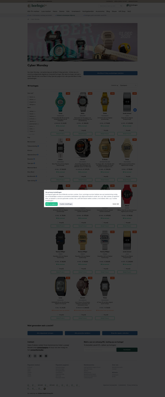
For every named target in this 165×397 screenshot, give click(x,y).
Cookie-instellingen (66, 204)
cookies (75, 194)
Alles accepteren (51, 204)
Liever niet (116, 204)
